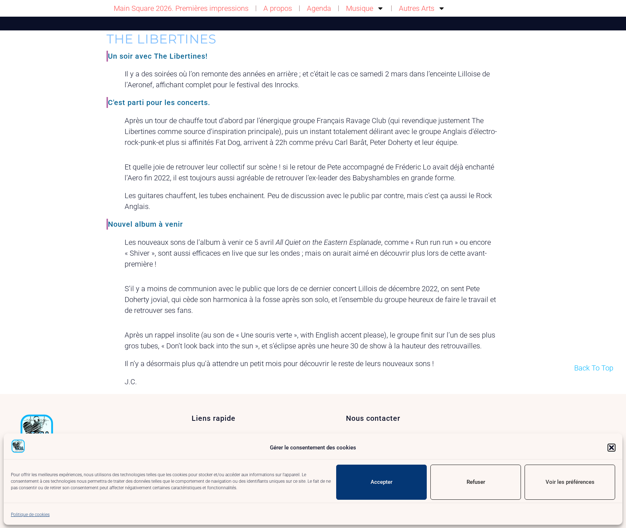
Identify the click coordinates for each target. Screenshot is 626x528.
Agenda (319, 8)
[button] (611, 447)
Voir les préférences (570, 482)
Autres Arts (416, 8)
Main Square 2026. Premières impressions (181, 8)
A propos (277, 8)
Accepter (381, 482)
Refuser (476, 482)
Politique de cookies (30, 514)
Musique (359, 8)
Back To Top (593, 368)
